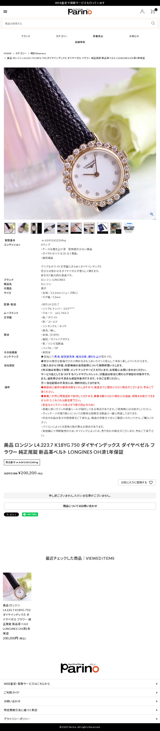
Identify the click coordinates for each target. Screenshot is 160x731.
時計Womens (38, 53)
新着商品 (98, 36)
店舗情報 (80, 42)
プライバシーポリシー (17, 718)
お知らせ (134, 36)
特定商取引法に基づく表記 (20, 710)
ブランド (25, 36)
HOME (8, 53)
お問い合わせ (12, 701)
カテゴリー (62, 36)
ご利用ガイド (12, 692)
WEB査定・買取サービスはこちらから (27, 683)
